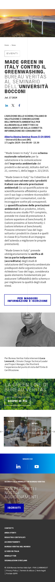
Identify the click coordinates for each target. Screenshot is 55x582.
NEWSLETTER (10, 556)
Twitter (13, 105)
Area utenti (10, 532)
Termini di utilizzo (27, 570)
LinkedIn (7, 105)
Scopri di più (17, 401)
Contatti (9, 528)
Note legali (41, 570)
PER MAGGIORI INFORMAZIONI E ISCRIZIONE (27, 299)
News (14, 45)
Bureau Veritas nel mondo (17, 546)
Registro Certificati (15, 537)
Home (7, 45)
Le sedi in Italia (12, 551)
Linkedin (18, 466)
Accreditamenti (12, 542)
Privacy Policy (12, 570)
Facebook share (19, 105)
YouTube (37, 466)
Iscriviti (14, 508)
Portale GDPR (11, 573)
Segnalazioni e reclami (16, 560)
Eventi (12, 54)
